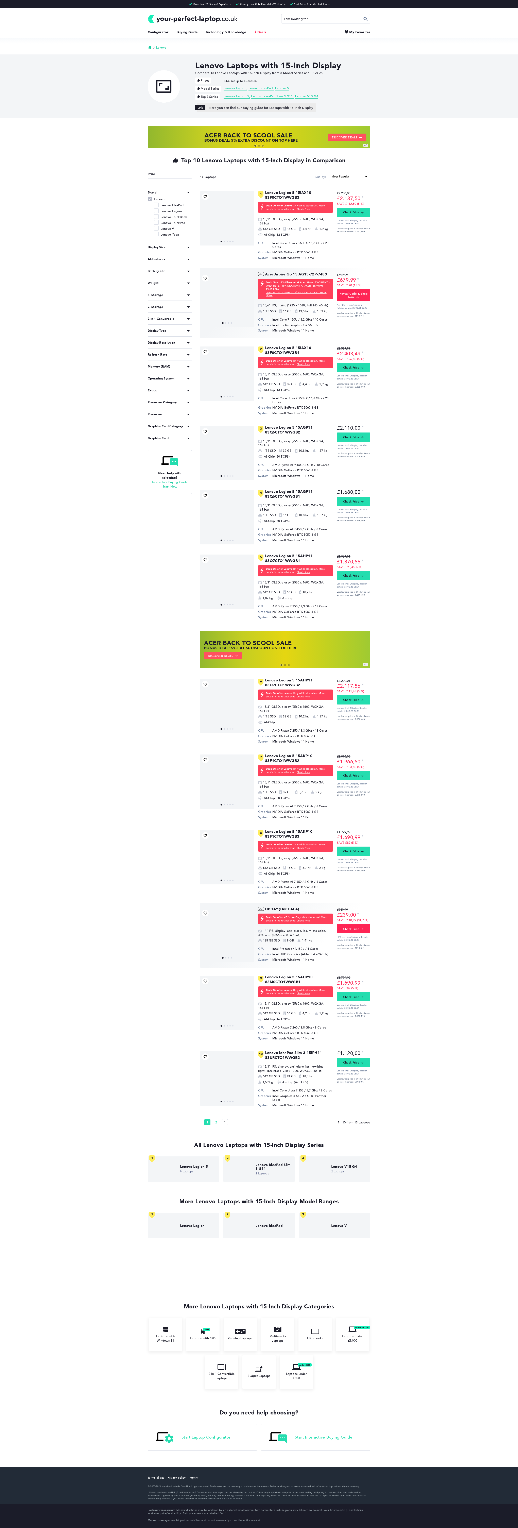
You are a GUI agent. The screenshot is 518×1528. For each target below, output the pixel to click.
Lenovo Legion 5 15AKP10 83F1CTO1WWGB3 (288, 834)
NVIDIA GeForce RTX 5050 (291, 535)
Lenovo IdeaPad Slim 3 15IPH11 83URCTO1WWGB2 (293, 1055)
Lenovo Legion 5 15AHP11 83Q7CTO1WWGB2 (289, 682)
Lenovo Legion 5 (236, 96)
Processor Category (162, 402)
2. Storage (155, 307)
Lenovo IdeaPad (260, 88)
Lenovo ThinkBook (174, 217)
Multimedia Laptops (278, 1338)
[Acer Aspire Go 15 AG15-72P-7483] (227, 300)
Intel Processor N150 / (288, 949)
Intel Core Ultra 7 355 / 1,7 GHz (295, 1090)
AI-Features (156, 259)
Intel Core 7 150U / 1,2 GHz (292, 319)
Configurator (158, 32)
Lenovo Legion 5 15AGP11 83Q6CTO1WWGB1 (289, 494)
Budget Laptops (258, 1376)
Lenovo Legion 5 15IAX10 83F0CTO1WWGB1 (288, 350)
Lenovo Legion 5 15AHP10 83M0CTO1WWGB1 (289, 979)
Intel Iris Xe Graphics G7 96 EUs (295, 325)
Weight (153, 283)
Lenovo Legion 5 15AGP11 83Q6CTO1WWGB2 (289, 430)
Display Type (157, 331)
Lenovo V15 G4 (306, 96)
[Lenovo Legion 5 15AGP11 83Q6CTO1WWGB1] (227, 517)
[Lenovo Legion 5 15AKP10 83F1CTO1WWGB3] (227, 857)
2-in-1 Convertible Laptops (222, 1376)
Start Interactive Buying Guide (323, 1437)
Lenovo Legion (235, 88)
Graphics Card (158, 438)
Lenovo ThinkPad (173, 223)
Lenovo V (282, 88)
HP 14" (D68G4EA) (282, 909)
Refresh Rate (157, 354)
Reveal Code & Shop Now (354, 295)
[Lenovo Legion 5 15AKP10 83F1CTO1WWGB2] (227, 781)
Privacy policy (177, 1477)
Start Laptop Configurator (206, 1437)
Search (365, 18)
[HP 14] (227, 935)
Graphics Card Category (165, 426)
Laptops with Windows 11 (165, 1338)
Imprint (193, 1477)
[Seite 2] (225, 1122)
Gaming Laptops (240, 1338)
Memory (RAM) (159, 366)
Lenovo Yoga (170, 234)
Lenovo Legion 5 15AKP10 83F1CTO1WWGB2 (288, 758)
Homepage (150, 47)
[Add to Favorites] (205, 196)
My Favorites (359, 32)
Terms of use (156, 1477)
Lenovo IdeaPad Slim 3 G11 (272, 96)
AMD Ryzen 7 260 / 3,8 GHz (292, 1027)
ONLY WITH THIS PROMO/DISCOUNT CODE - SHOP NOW (296, 293)
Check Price (303, 208)
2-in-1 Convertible (161, 319)
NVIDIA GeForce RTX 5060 (291, 252)
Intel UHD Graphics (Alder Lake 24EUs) (300, 954)
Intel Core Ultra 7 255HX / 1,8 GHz (297, 243)
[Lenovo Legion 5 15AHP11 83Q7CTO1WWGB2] (227, 706)
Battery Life (157, 271)
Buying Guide (187, 32)
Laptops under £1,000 (352, 1338)
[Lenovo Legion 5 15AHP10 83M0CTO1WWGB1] (227, 1003)
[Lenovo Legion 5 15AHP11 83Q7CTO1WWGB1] (227, 582)
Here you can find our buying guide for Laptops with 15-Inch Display (261, 108)
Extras (152, 390)
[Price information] (363, 198)
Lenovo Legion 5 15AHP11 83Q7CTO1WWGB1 (289, 558)
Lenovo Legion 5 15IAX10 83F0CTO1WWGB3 (288, 195)
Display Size (157, 247)
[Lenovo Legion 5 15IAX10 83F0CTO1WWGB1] (227, 373)
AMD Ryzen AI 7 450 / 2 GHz (292, 529)
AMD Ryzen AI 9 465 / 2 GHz (292, 465)
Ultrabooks (315, 1338)
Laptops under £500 (296, 1376)
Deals (261, 32)
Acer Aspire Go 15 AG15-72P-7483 (296, 274)
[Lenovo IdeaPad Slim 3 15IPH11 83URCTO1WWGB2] (227, 1078)
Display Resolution (161, 342)
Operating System (161, 378)
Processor (155, 414)
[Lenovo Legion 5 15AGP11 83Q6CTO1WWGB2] (227, 453)
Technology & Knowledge (226, 32)
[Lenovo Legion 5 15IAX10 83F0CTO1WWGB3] (227, 218)
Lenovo (161, 47)
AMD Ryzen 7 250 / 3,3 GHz (292, 606)
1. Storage (155, 295)
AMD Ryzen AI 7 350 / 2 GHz (292, 806)
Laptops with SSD (202, 1338)
